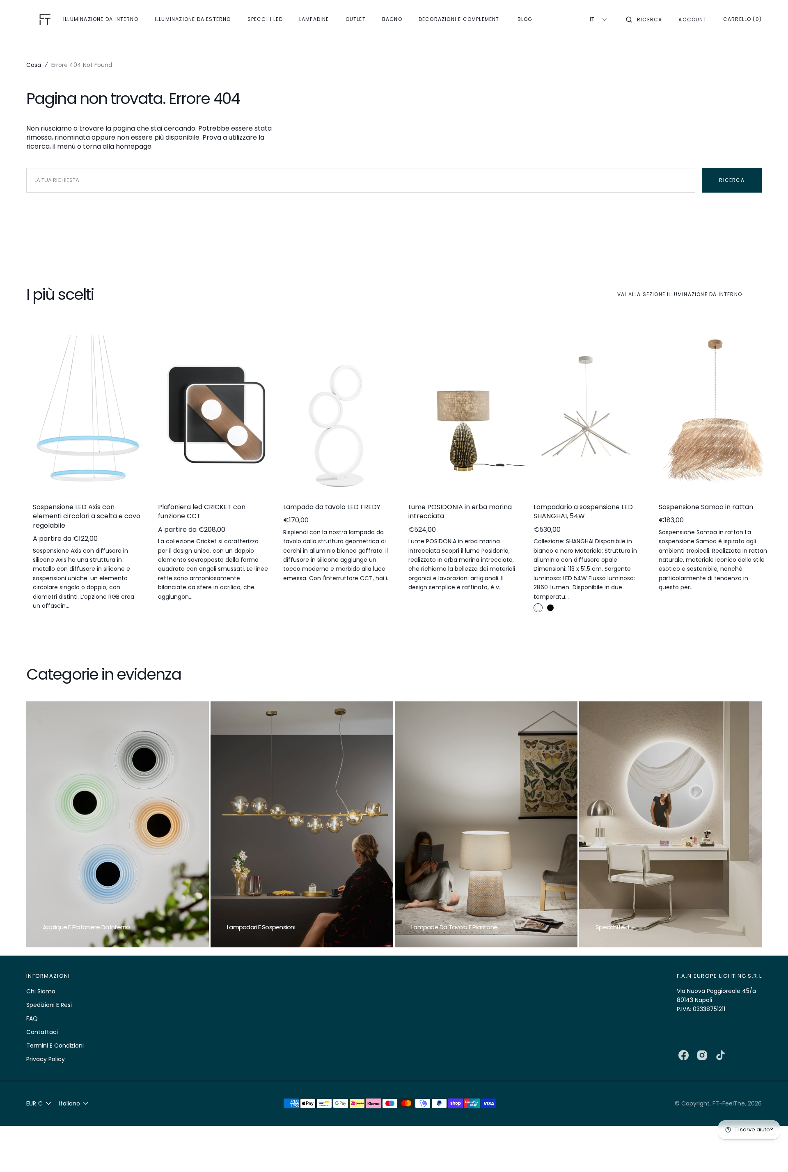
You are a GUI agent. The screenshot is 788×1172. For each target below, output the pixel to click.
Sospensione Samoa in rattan (706, 507)
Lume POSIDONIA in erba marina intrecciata (460, 512)
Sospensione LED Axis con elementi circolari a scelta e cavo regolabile (86, 516)
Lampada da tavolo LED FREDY (331, 507)
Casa (33, 65)
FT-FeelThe (728, 1103)
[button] (644, 20)
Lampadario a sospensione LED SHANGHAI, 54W (583, 512)
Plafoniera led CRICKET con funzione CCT (201, 512)
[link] (88, 416)
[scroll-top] (769, 1153)
